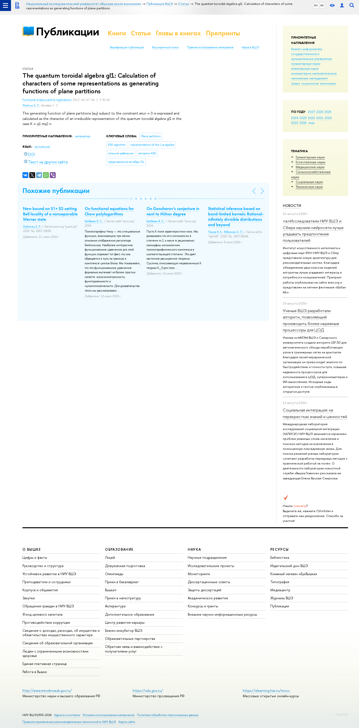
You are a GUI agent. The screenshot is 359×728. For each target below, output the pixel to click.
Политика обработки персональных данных (168, 715)
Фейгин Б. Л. (31, 105)
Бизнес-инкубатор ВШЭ (123, 630)
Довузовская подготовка (125, 565)
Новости (292, 205)
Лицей (110, 557)
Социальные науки (309, 181)
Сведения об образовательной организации (57, 643)
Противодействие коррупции (46, 622)
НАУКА (194, 549)
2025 (327, 111)
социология (310, 83)
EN (322, 5)
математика (299, 78)
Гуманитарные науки (310, 157)
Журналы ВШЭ (281, 598)
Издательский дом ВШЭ (289, 565)
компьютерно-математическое (314, 73)
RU (316, 5)
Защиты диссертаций (204, 590)
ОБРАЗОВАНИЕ (119, 549)
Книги (117, 33)
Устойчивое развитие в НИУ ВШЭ (49, 573)
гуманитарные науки (305, 63)
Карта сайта (126, 722)
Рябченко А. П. (233, 232)
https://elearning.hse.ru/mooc (266, 690)
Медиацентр (280, 590)
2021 (319, 118)
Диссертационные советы (209, 582)
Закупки (28, 598)
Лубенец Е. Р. (32, 227)
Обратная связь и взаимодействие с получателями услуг (133, 648)
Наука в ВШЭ (250, 47)
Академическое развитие (208, 598)
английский (42, 147)
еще (311, 122)
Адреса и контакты (67, 715)
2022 (311, 118)
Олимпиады (114, 573)
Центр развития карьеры (125, 622)
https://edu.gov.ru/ (148, 690)
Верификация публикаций (127, 47)
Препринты (223, 33)
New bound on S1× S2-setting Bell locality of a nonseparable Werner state (50, 214)
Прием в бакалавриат (122, 582)
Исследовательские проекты (211, 565)
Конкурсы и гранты (203, 606)
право (295, 83)
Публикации (67, 31)
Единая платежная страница (44, 663)
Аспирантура (115, 606)
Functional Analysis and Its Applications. (47, 100)
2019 (294, 122)
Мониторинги (199, 573)
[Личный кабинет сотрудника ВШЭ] (342, 5)
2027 (311, 111)
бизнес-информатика (306, 49)
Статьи (141, 33)
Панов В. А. (215, 232)
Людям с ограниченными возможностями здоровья (55, 653)
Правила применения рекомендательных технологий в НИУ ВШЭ (69, 722)
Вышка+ (111, 590)
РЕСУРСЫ (279, 549)
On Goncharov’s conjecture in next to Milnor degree (173, 211)
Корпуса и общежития (40, 590)
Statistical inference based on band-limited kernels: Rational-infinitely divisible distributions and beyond (236, 216)
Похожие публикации (56, 190)
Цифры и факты (34, 557)
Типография (279, 582)
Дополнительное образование (129, 614)
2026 (319, 111)
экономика (328, 83)
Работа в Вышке (34, 671)
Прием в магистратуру (123, 598)
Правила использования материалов (210, 47)
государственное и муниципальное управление (311, 56)
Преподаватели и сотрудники (46, 582)
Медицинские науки (310, 167)
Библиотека (279, 557)
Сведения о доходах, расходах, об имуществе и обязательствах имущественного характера (61, 632)
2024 (294, 118)
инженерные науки (305, 68)
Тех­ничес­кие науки (309, 186)
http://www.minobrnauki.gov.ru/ (47, 690)
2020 (328, 118)
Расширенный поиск (165, 47)
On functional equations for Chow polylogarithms (109, 211)
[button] (131, 198)
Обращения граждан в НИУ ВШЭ (48, 606)
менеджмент (318, 78)
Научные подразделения (207, 557)
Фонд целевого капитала (42, 614)
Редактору (342, 714)
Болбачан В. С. (94, 221)
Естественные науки (310, 162)
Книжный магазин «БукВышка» (293, 573)
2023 (303, 118)
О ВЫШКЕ (31, 549)
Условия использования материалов (109, 715)
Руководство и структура (42, 565)
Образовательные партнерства (130, 638)
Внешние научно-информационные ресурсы (222, 614)
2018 (302, 122)
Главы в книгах (178, 33)
